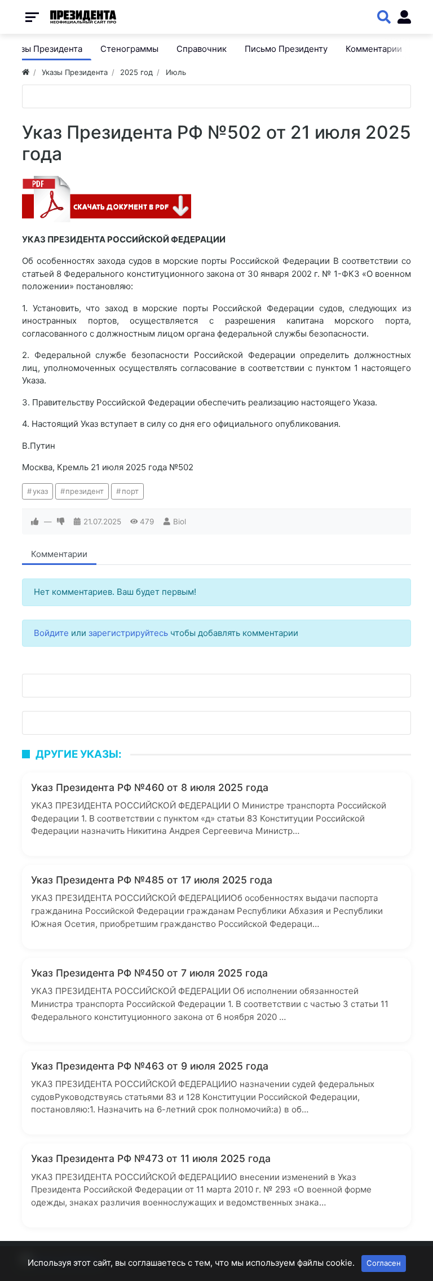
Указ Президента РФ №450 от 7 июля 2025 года (149, 973)
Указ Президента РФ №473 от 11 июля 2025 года (151, 1158)
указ (40, 491)
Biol (179, 521)
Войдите (51, 633)
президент (84, 491)
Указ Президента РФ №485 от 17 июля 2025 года (151, 880)
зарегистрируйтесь (128, 633)
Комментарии (59, 554)
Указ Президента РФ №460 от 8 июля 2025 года (149, 787)
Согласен (383, 1262)
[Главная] (25, 72)
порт (130, 491)
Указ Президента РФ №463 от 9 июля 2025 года (149, 1066)
